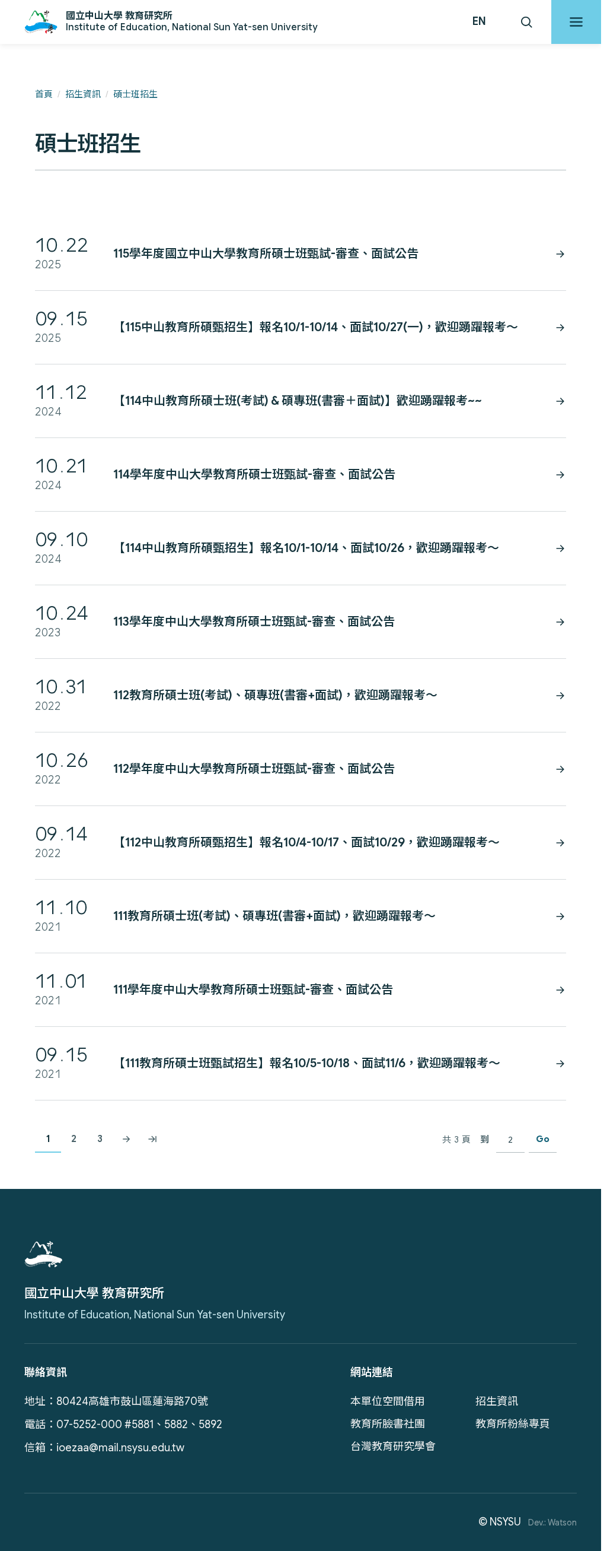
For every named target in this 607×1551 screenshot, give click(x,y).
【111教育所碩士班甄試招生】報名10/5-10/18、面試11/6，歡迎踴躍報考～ (306, 1063)
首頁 (44, 94)
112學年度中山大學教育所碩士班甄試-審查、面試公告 (254, 769)
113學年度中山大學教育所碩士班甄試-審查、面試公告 (254, 621)
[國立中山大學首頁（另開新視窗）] (43, 1254)
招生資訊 (83, 94)
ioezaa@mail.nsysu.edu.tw (120, 1447)
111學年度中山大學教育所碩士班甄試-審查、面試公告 (253, 989)
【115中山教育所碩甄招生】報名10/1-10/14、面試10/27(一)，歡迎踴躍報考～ (315, 327)
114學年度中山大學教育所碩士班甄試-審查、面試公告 (254, 474)
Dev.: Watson (552, 1522)
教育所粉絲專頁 (512, 1424)
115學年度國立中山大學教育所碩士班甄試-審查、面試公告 (265, 253)
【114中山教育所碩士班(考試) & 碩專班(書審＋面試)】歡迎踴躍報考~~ (297, 401)
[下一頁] (126, 1140)
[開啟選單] (576, 22)
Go (543, 1139)
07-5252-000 (89, 1424)
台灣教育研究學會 (393, 1446)
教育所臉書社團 (387, 1424)
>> (152, 1140)
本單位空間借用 (387, 1401)
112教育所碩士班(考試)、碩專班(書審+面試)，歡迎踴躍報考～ (275, 695)
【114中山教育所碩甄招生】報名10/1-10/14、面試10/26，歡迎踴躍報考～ (306, 548)
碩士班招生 (135, 94)
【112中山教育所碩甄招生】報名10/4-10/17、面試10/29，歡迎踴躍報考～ (306, 842)
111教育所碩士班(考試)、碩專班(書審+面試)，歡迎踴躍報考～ (274, 916)
